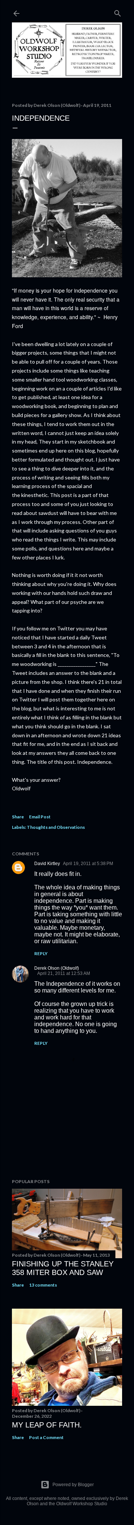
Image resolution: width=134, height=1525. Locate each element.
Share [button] (18, 816)
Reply (41, 953)
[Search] (117, 11)
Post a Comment (46, 1437)
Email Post (40, 816)
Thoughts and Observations (56, 827)
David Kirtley (47, 863)
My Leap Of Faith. (47, 1425)
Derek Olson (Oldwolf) (56, 968)
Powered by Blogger (73, 1484)
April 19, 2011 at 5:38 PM (88, 863)
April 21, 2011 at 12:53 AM (63, 973)
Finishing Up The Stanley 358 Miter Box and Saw (63, 1268)
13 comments (43, 1285)
